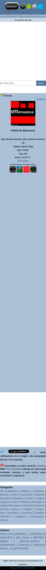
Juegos (40, 498)
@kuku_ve (6, 548)
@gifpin (4, 541)
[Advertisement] (23, 51)
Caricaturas (26, 494)
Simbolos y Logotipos (13, 516)
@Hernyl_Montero (30, 541)
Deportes (27, 512)
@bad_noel (6, 534)
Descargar (23, 160)
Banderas (18, 498)
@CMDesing (37, 534)
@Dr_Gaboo (23, 537)
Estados (39, 512)
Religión (27, 509)
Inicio (3, 16)
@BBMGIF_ (26, 157)
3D (1, 491)
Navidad (39, 494)
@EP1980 (38, 537)
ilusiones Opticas (10, 509)
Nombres (39, 505)
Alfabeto (25, 491)
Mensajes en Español (20, 505)
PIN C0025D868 (14, 468)
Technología (36, 516)
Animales (39, 491)
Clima (3, 520)
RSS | (14, 568)
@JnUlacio (24, 544)
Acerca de (40, 16)
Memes (25, 502)
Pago (21, 16)
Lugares (4, 502)
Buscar (12, 16)
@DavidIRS (6, 537)
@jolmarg (38, 544)
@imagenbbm (7, 544)
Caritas (40, 509)
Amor (15, 502)
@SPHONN (20, 548)
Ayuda (29, 16)
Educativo (5, 498)
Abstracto (12, 491)
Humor (30, 498)
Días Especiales (9, 512)
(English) (41, 99)
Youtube (40, 465)
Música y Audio (8, 494)
